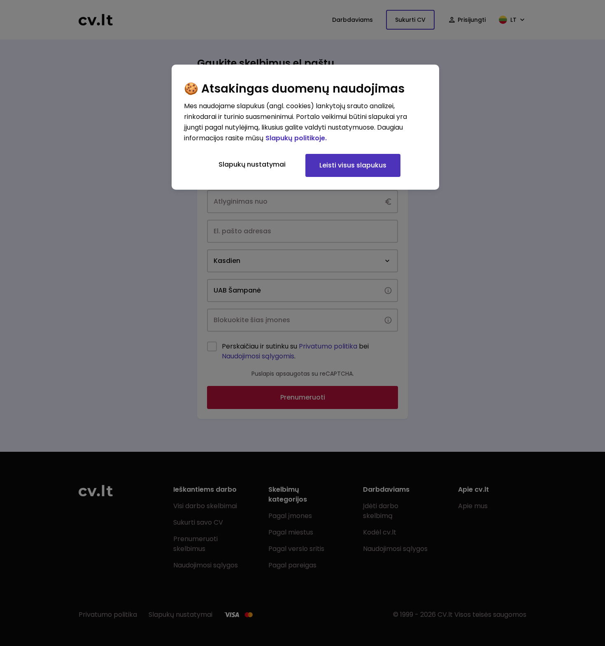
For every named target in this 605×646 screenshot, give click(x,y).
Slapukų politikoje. (296, 138)
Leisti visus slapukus (352, 165)
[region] (305, 127)
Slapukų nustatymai (252, 164)
